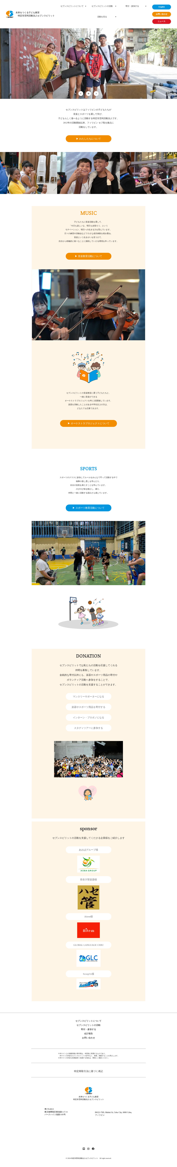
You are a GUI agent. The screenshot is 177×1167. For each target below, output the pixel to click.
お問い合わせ (88, 1038)
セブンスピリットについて (72, 6)
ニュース (161, 21)
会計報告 (88, 1033)
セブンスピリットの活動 (102, 6)
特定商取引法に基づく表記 (88, 1071)
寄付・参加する (132, 6)
